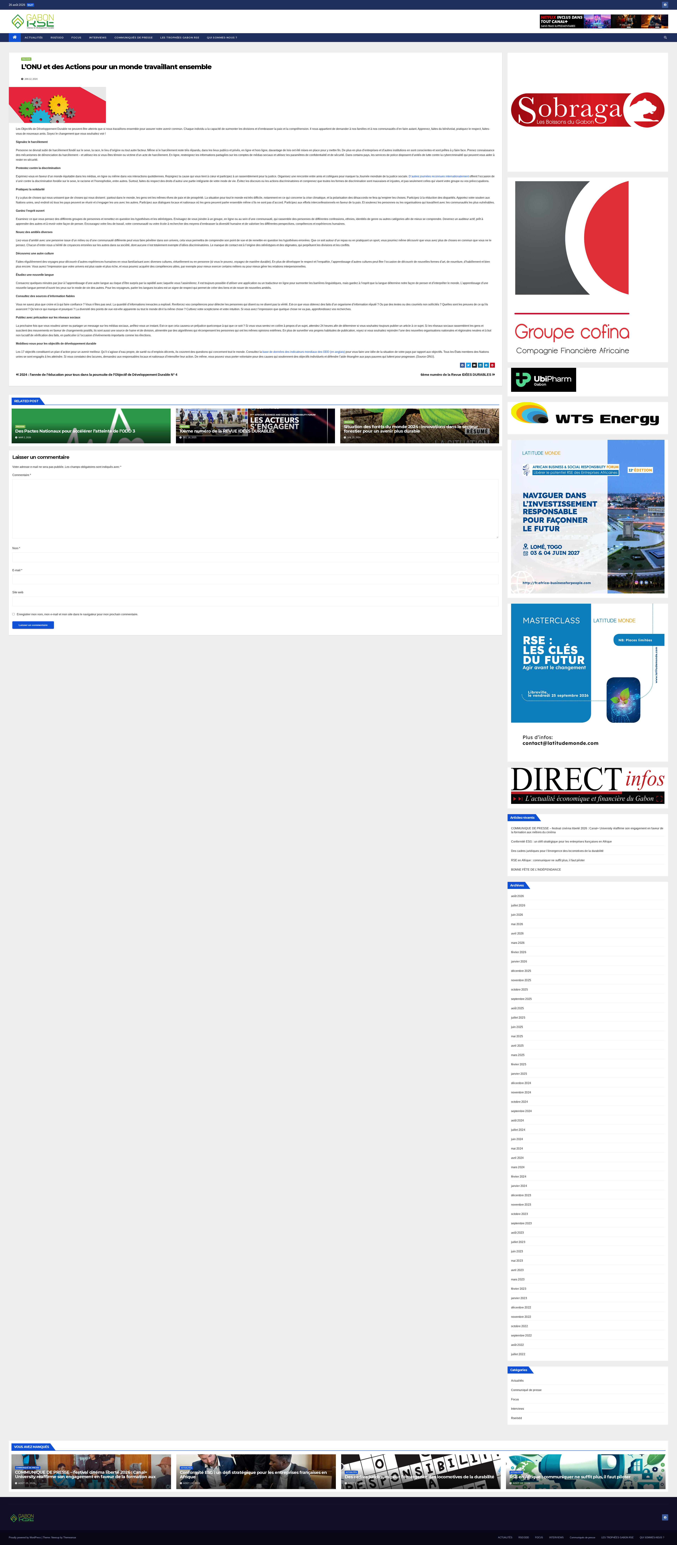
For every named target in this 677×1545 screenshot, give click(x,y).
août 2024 (517, 1120)
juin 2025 (517, 1026)
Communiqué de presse (526, 1390)
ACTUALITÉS (34, 37)
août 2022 (517, 1344)
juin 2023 (517, 1251)
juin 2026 (517, 914)
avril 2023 (517, 1270)
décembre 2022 (521, 1307)
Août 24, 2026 (191, 1483)
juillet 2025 (518, 1017)
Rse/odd (26, 59)
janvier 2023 (519, 1298)
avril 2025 (517, 1045)
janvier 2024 (519, 1185)
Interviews (517, 1408)
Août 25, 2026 (26, 1483)
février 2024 (518, 1176)
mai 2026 (517, 924)
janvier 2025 (519, 1073)
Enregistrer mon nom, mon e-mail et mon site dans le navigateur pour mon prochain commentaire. (77, 614)
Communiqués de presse (133, 37)
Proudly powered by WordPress (25, 1537)
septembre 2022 (521, 1335)
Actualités (517, 1380)
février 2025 (518, 1064)
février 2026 (518, 952)
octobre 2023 (519, 1213)
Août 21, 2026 (356, 1483)
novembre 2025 (521, 980)
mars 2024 (518, 1167)
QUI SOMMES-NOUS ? (222, 37)
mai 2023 (517, 1260)
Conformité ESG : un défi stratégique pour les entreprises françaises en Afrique (561, 841)
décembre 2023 (521, 1195)
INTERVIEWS (98, 37)
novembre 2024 (521, 1092)
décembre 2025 (521, 970)
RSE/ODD (57, 37)
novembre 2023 (521, 1204)
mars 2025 (518, 1055)
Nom (16, 548)
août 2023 (517, 1232)
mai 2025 (517, 1036)
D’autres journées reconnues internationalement (439, 176)
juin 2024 (517, 1139)
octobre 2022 (519, 1326)
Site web (17, 592)
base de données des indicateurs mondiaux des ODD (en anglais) (304, 351)
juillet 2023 (518, 1242)
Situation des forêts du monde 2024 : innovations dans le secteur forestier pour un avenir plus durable (411, 429)
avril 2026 (517, 933)
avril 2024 (517, 1157)
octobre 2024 (519, 1101)
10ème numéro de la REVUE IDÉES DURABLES (226, 431)
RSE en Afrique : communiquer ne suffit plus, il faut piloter (548, 860)
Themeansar (69, 1537)
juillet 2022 (518, 1354)
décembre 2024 (521, 1083)
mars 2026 (518, 942)
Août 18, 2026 (521, 1483)
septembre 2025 (521, 998)
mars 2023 (518, 1279)
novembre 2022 (521, 1316)
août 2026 (517, 896)
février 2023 (518, 1288)
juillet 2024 (518, 1129)
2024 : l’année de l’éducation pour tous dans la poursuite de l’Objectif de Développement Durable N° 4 (98, 374)
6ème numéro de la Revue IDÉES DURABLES (456, 374)
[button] (665, 37)
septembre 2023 (521, 1223)
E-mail (17, 570)
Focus (515, 1399)
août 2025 (517, 1008)
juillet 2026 (518, 905)
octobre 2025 (519, 989)
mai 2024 (517, 1148)
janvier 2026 (519, 961)
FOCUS (76, 37)
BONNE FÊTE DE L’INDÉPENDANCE (536, 869)
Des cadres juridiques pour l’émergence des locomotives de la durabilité (557, 850)
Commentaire (21, 474)
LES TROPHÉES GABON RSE (179, 37)
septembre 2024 (521, 1111)
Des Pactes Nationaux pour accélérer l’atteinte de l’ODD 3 (75, 431)
